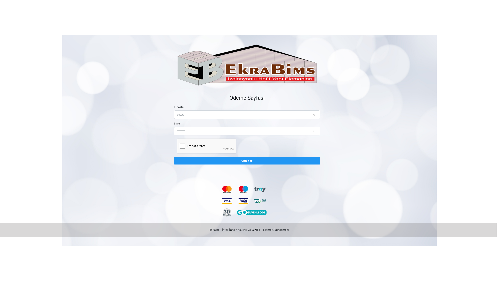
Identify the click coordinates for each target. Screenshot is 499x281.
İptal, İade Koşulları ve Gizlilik (241, 230)
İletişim (214, 230)
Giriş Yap (247, 160)
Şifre (177, 123)
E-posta (179, 107)
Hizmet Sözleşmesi (276, 230)
